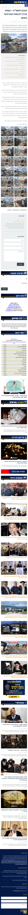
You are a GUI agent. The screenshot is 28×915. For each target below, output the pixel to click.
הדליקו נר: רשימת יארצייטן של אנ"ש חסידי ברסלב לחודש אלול (15, 462)
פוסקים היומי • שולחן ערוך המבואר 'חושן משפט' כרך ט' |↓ (14, 810)
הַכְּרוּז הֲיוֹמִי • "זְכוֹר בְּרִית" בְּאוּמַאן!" (17, 750)
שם (26, 278)
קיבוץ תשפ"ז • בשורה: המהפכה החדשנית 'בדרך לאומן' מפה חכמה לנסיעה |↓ (14, 396)
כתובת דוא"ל (24, 283)
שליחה (4, 289)
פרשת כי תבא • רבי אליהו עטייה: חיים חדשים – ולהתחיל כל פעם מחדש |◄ (14, 725)
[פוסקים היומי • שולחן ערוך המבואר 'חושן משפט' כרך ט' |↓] (14, 799)
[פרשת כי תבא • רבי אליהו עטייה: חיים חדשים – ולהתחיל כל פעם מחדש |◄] (14, 715)
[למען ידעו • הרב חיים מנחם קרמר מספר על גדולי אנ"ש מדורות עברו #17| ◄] (14, 828)
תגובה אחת (12, 21)
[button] (26, 5)
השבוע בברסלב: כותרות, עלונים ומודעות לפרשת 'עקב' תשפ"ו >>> (14, 427)
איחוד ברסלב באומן (23, 210)
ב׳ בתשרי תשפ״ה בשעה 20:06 (19, 222)
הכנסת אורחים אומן (16, 210)
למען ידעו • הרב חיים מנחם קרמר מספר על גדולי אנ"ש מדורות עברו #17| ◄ (14, 839)
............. (22, 220)
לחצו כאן (20, 861)
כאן (21, 83)
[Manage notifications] (24, 912)
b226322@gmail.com (17, 890)
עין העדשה (9, 210)
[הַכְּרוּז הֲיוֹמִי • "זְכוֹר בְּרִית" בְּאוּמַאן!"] (14, 741)
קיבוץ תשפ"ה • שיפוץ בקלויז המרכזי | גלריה (16, 77)
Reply (18, 220)
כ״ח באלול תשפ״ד (19, 21)
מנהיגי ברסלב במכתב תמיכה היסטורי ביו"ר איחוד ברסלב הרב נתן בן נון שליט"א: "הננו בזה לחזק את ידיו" (14, 778)
